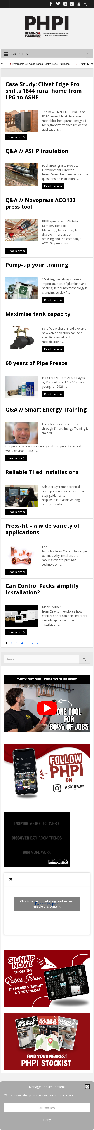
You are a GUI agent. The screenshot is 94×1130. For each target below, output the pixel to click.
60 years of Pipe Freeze (36, 363)
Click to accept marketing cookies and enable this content (47, 903)
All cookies (47, 1107)
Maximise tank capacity (38, 313)
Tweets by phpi (47, 903)
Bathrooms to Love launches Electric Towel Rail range (33, 64)
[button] (87, 1086)
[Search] (84, 659)
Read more (15, 137)
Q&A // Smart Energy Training (46, 409)
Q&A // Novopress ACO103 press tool (40, 203)
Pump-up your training (37, 264)
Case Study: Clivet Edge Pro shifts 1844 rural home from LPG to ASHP (43, 90)
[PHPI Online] (47, 26)
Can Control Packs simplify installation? (41, 589)
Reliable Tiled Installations (42, 472)
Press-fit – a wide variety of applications (42, 528)
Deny (47, 1120)
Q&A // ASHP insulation (38, 150)
